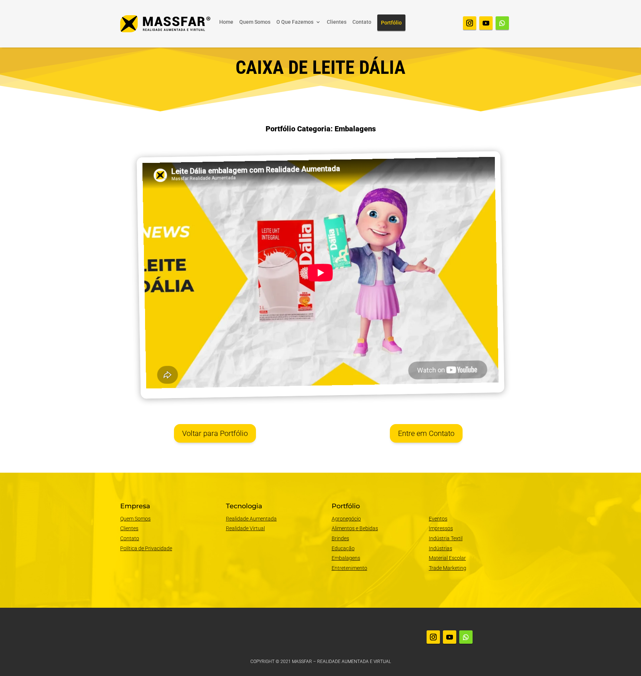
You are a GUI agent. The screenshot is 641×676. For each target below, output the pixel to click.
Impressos (441, 528)
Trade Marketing (447, 568)
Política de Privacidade (146, 548)
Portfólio (391, 23)
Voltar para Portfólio (215, 433)
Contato (361, 22)
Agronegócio (346, 519)
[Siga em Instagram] (469, 23)
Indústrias (440, 548)
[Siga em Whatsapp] (502, 23)
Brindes (340, 538)
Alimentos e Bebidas (355, 528)
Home (226, 22)
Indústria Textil (446, 538)
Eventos (438, 519)
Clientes (336, 22)
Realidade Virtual (245, 528)
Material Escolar (447, 558)
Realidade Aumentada (251, 519)
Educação (343, 548)
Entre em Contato (426, 433)
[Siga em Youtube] (486, 23)
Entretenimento (349, 568)
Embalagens (346, 558)
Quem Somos (254, 22)
